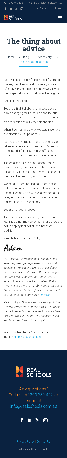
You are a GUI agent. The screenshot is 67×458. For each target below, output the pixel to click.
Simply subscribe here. (27, 336)
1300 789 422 (15, 2)
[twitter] (37, 420)
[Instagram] (21, 8)
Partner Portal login (50, 8)
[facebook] (22, 420)
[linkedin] (30, 420)
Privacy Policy (25, 441)
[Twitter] (16, 8)
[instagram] (45, 420)
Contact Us (43, 441)
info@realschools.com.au (48, 2)
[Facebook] (5, 8)
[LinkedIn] (11, 8)
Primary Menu (60, 17)
